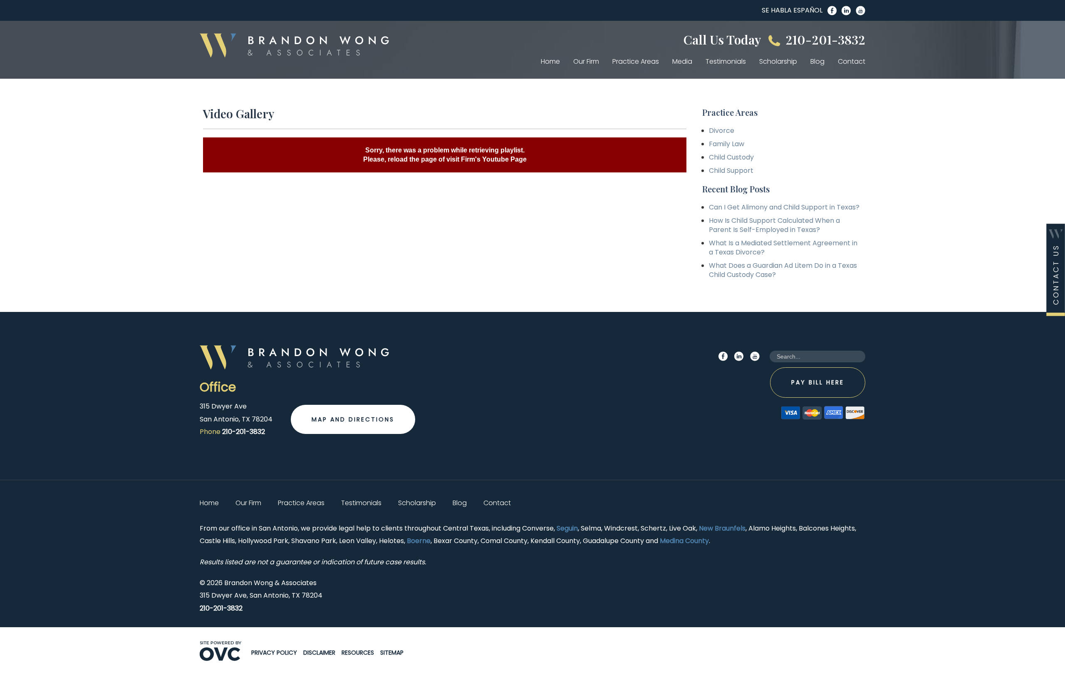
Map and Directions (353, 419)
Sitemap (392, 652)
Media (682, 61)
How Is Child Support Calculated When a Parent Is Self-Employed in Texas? (774, 225)
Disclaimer (319, 652)
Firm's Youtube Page (494, 159)
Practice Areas (635, 61)
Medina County (684, 541)
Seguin (567, 528)
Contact (851, 61)
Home (550, 61)
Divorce (721, 130)
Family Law (726, 144)
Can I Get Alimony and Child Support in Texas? (784, 207)
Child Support (731, 170)
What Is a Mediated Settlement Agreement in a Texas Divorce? (783, 247)
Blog (817, 61)
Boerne (419, 541)
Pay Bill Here (817, 382)
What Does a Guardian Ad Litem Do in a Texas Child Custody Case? (783, 270)
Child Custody (731, 157)
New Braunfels (722, 528)
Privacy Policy (274, 652)
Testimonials (726, 61)
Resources (358, 652)
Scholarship (778, 61)
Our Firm (586, 61)
